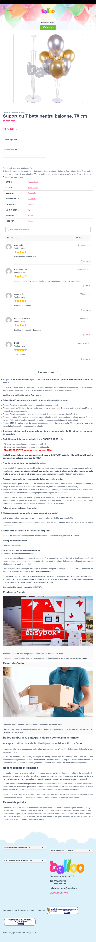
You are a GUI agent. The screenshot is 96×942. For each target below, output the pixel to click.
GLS (73, 497)
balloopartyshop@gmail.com (74, 561)
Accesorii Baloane (20, 112)
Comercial (32, 193)
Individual (32, 199)
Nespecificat (33, 182)
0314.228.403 (60, 883)
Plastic (30, 215)
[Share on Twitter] (34, 162)
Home (5, 112)
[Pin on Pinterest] (39, 162)
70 (29, 210)
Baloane (31, 204)
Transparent (33, 187)
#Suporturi (48, 27)
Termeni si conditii (28, 910)
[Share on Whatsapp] (43, 162)
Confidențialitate (10, 910)
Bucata (31, 221)
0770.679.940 (60, 881)
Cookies (41, 910)
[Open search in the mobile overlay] (82, 10)
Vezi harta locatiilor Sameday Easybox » (22, 395)
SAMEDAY (65, 497)
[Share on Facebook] (29, 162)
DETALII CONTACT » (60, 893)
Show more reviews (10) (48, 372)
